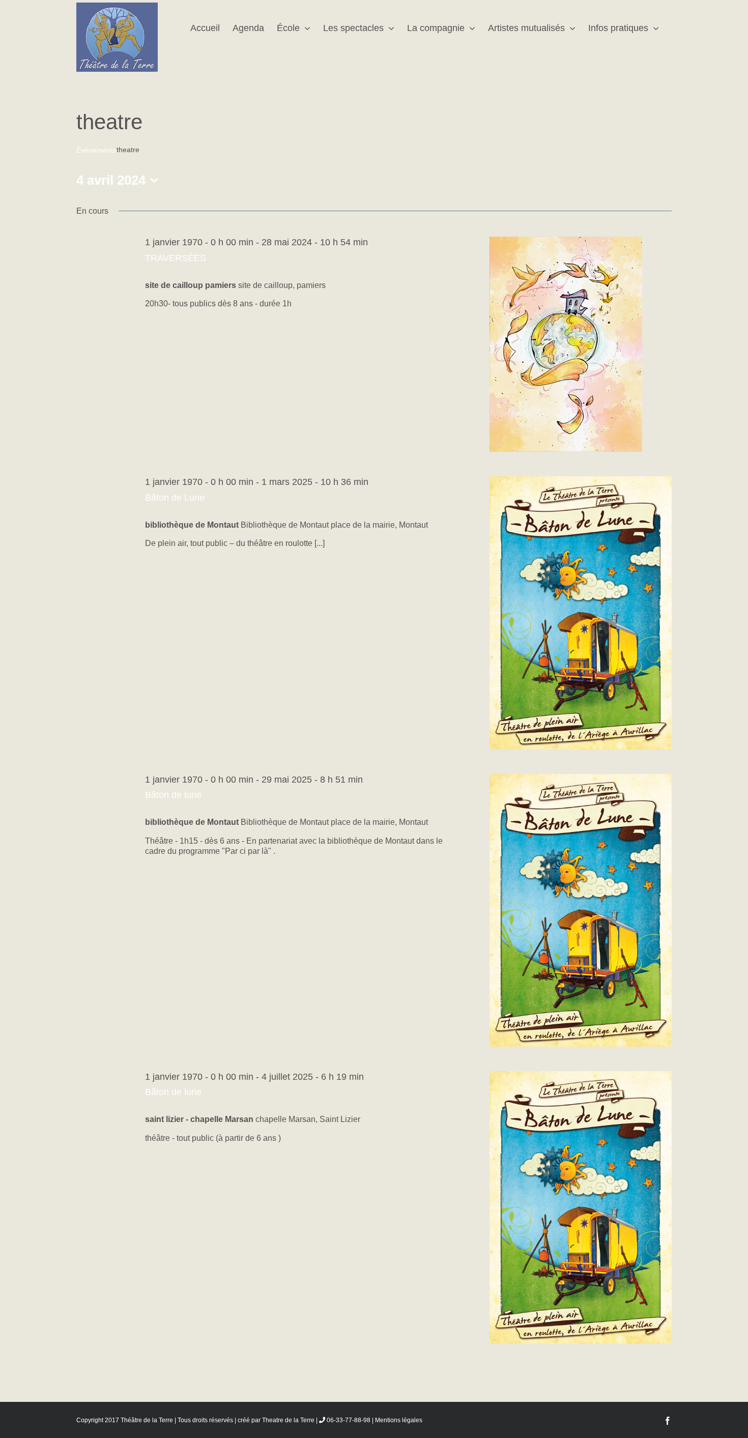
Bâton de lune (173, 795)
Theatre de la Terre (288, 1420)
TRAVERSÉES (175, 258)
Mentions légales (398, 1420)
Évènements (96, 150)
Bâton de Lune (175, 498)
